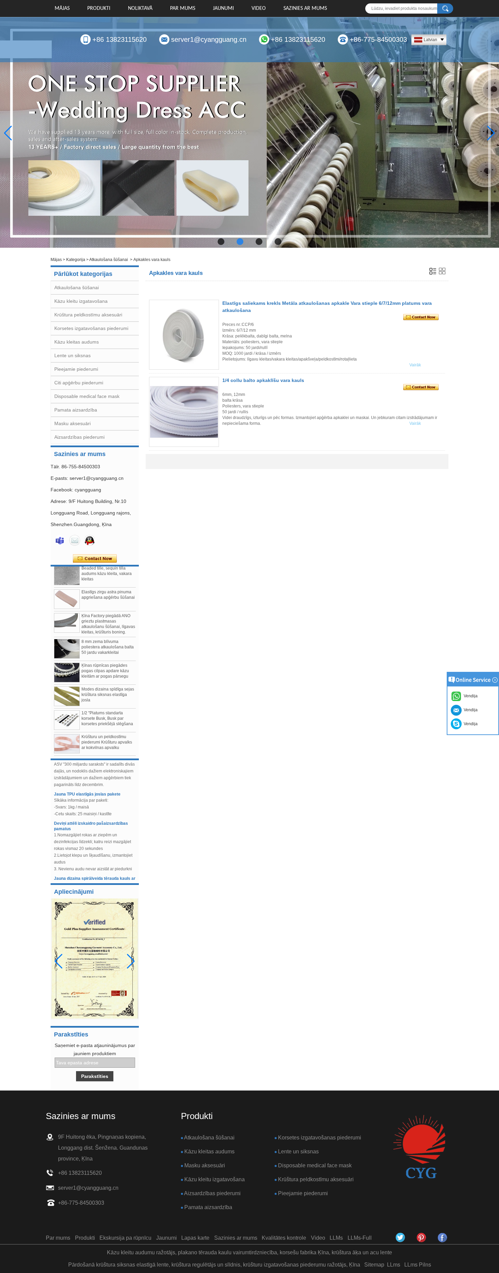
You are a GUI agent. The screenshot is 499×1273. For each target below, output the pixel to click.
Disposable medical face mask (86, 396)
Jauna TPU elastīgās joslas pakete (87, 783)
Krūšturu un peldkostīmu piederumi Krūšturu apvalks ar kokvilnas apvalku (106, 731)
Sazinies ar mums (305, 8)
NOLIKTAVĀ (140, 8)
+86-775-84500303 (378, 39)
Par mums (182, 8)
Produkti (98, 8)
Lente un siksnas (72, 355)
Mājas (62, 8)
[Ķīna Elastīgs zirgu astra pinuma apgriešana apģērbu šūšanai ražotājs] (67, 588)
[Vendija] (59, 540)
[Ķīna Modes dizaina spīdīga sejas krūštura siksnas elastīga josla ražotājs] (67, 685)
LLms (393, 1265)
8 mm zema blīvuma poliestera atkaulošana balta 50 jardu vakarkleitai (107, 636)
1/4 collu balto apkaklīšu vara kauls (263, 380)
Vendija (470, 723)
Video (259, 8)
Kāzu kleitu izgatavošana (81, 301)
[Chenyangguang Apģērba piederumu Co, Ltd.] (442, 1237)
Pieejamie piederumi (76, 369)
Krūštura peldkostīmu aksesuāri (88, 314)
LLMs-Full (360, 1238)
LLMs (336, 1238)
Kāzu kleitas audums (76, 342)
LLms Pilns (417, 1265)
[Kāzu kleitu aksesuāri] (249, 132)
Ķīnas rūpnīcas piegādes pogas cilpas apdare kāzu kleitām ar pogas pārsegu (105, 659)
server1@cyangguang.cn (208, 39)
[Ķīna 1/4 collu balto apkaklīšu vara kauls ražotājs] (184, 412)
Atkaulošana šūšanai (108, 259)
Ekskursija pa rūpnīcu (125, 1238)
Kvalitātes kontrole (284, 1238)
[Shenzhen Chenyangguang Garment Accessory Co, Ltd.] (419, 1147)
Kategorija (75, 259)
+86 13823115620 (119, 39)
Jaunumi (223, 8)
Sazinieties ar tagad (95, 558)
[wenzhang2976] (421, 1237)
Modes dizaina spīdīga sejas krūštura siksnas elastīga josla (107, 683)
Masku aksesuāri (72, 423)
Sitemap (374, 1265)
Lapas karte (195, 1238)
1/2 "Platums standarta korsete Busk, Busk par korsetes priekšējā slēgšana (107, 707)
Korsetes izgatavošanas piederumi (91, 328)
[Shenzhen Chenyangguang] (400, 1237)
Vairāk (415, 365)
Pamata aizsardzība (75, 410)
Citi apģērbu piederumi (78, 382)
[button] (221, 241)
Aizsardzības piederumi (79, 437)
